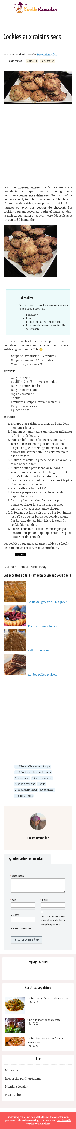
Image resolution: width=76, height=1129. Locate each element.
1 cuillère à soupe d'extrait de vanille (33, 772)
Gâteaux (32, 60)
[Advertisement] (38, 143)
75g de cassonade (24, 796)
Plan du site (13, 1094)
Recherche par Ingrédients (23, 1078)
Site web (15, 915)
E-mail (44, 900)
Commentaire (17, 876)
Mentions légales (16, 1086)
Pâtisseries (47, 60)
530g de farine (47, 790)
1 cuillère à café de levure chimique (32, 766)
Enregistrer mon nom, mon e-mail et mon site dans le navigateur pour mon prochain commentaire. (38, 922)
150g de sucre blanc (25, 784)
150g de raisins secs (42, 778)
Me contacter (14, 1070)
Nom (13, 900)
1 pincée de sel (22, 778)
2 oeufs (41, 784)
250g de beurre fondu (26, 790)
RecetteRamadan (47, 54)
